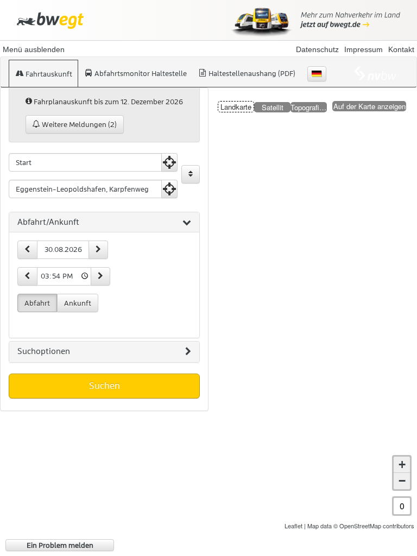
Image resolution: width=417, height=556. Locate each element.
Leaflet (293, 525)
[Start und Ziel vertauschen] (190, 174)
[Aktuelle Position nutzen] (169, 162)
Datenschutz (317, 49)
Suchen (104, 385)
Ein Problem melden (60, 545)
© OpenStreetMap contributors (373, 525)
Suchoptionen (43, 351)
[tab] (104, 222)
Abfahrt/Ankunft (48, 222)
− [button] (402, 481)
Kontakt (401, 49)
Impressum (363, 49)
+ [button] (402, 464)
